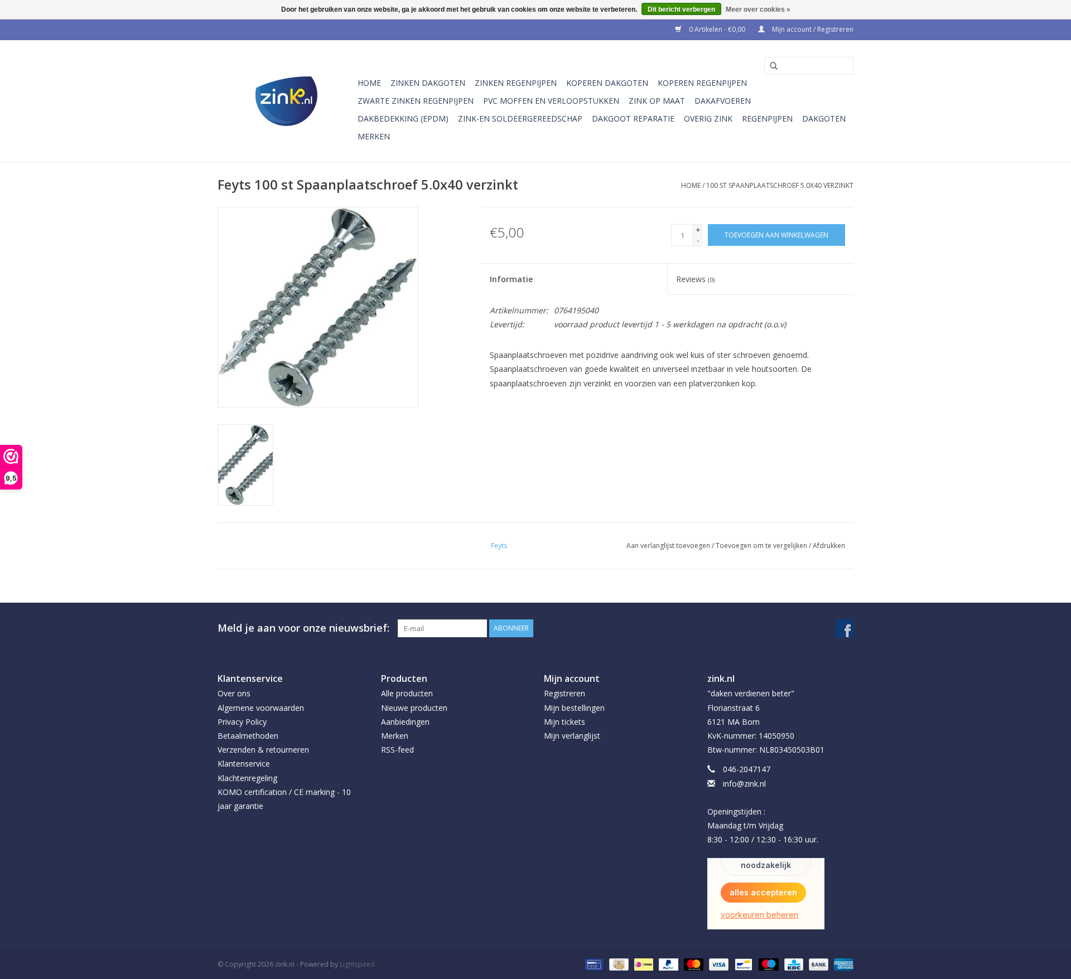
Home (369, 82)
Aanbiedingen (405, 721)
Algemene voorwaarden (261, 707)
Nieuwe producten (414, 707)
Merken (374, 136)
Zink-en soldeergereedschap (520, 118)
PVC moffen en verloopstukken (551, 100)
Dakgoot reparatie (633, 118)
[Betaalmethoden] (593, 963)
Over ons (234, 693)
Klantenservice (244, 763)
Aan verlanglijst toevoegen (668, 545)
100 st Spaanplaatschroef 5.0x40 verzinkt (779, 185)
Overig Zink (708, 118)
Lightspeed (357, 964)
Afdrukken (829, 545)
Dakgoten (824, 118)
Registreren (564, 693)
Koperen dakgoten (607, 82)
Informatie (511, 279)
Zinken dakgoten (427, 82)
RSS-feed (397, 749)
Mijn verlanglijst (572, 735)
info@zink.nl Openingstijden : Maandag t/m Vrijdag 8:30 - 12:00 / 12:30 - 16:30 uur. (762, 811)
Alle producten (407, 693)
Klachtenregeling (247, 778)
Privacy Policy (242, 721)
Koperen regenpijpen (702, 82)
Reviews (695, 279)
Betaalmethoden (248, 735)
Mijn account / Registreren (811, 29)
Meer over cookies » (758, 9)
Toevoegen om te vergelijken (762, 545)
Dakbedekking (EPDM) (403, 118)
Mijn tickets (564, 721)
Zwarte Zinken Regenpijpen (416, 100)
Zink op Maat (657, 100)
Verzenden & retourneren (263, 749)
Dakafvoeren (722, 100)
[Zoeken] (769, 66)
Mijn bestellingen (574, 707)
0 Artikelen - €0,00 (717, 29)
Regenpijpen (767, 118)
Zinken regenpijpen (516, 82)
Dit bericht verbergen (681, 9)
